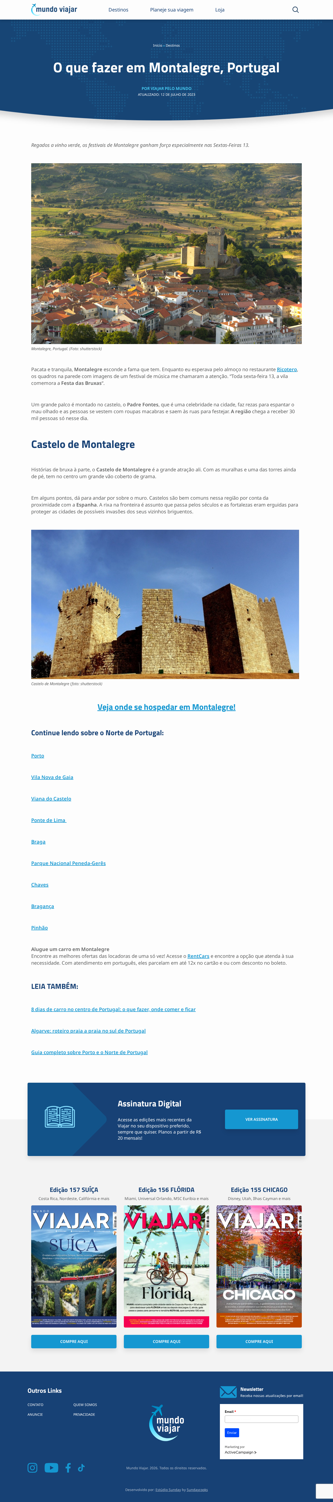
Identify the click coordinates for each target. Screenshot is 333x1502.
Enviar (232, 1432)
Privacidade (84, 1414)
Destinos (118, 9)
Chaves (40, 884)
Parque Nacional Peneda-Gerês (68, 863)
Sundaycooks (197, 1489)
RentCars (198, 956)
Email (230, 1411)
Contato (35, 1404)
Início (157, 45)
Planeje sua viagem (172, 9)
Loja (220, 9)
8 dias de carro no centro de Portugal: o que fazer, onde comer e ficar (113, 1009)
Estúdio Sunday (168, 1489)
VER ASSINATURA (261, 1119)
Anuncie (35, 1414)
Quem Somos (85, 1404)
